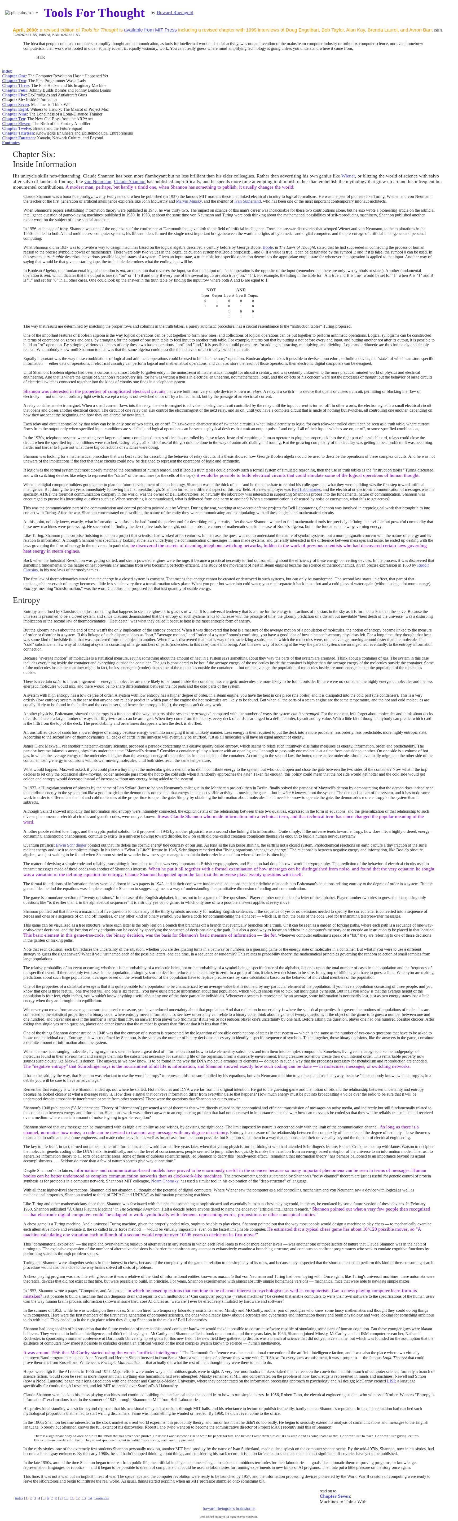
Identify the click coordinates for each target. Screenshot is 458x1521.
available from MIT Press (150, 30)
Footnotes (101, 1498)
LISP (391, 1381)
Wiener (348, 176)
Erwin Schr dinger (71, 845)
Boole (268, 247)
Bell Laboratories (306, 489)
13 (84, 1498)
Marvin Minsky (189, 201)
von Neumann (97, 181)
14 (90, 1498)
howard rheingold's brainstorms (229, 1508)
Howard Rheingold (175, 12)
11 (72, 1498)
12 (78, 1498)
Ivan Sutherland (247, 201)
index (19, 1498)
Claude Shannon (130, 181)
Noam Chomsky (164, 1181)
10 (66, 1498)
